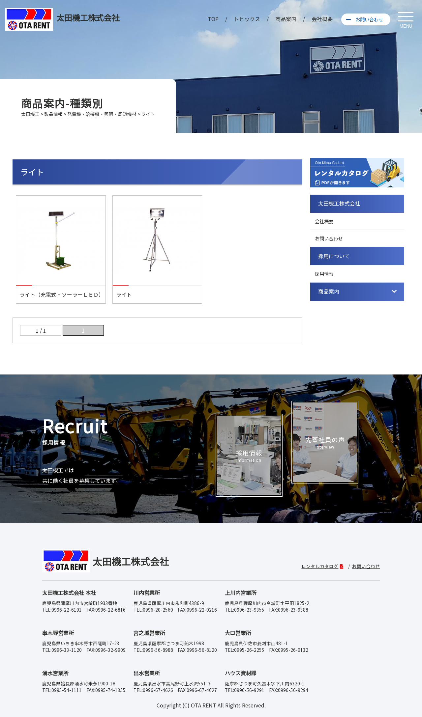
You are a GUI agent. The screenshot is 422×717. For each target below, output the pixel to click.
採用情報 (324, 273)
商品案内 (285, 19)
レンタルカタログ (319, 566)
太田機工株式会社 (339, 203)
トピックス (247, 19)
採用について (334, 256)
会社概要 (322, 19)
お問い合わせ (369, 19)
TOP (213, 19)
